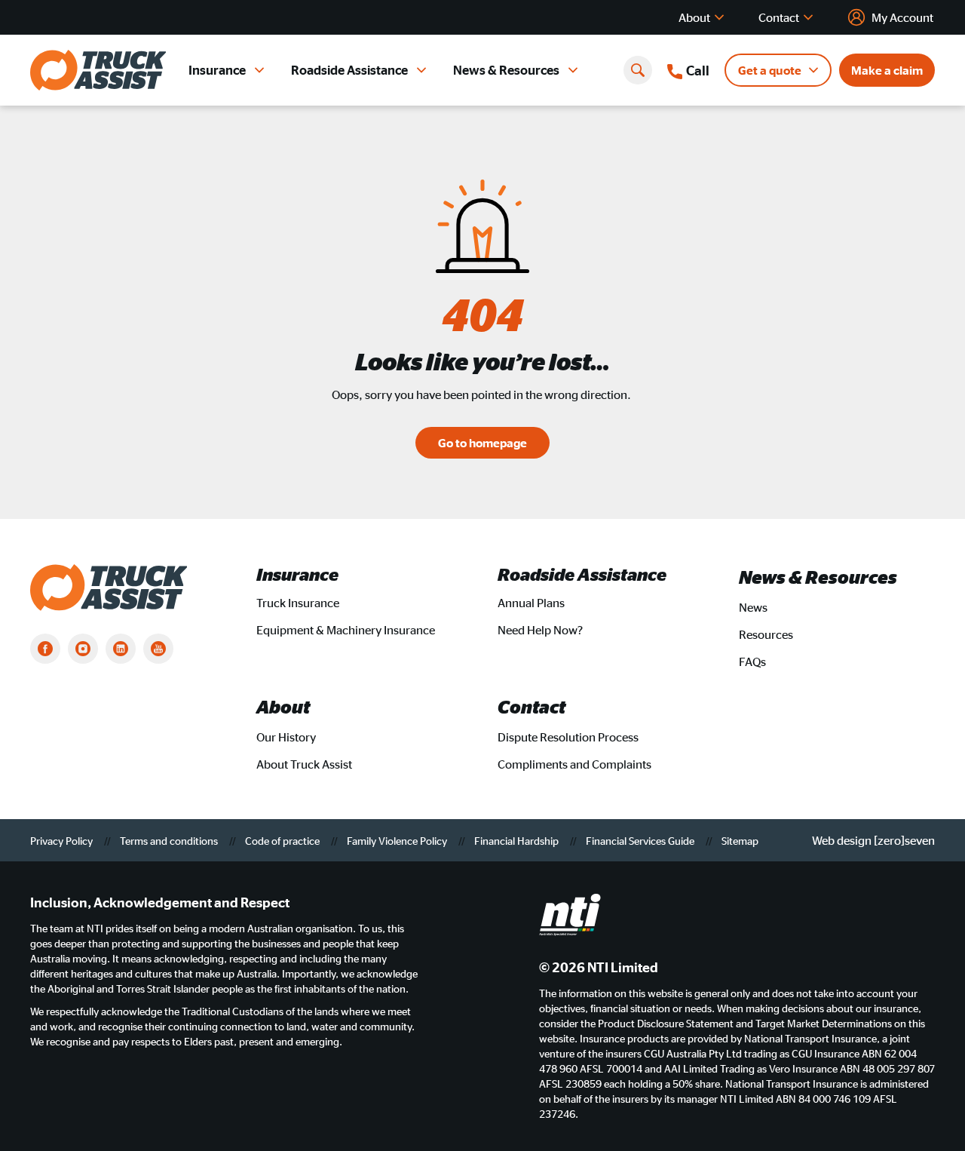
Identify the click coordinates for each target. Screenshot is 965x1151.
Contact (778, 17)
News (753, 607)
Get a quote (769, 70)
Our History (286, 736)
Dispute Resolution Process (568, 736)
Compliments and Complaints (574, 764)
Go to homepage (482, 443)
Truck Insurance (297, 602)
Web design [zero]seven (873, 840)
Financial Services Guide (641, 840)
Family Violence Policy (398, 840)
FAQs (752, 661)
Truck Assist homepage (98, 70)
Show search (637, 70)
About (694, 17)
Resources (766, 634)
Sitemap (739, 840)
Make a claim (887, 70)
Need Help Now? (540, 629)
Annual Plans (531, 602)
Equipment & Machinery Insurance (345, 629)
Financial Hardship (517, 840)
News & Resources (506, 70)
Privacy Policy (62, 840)
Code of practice (283, 840)
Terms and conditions (170, 840)
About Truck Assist (304, 764)
